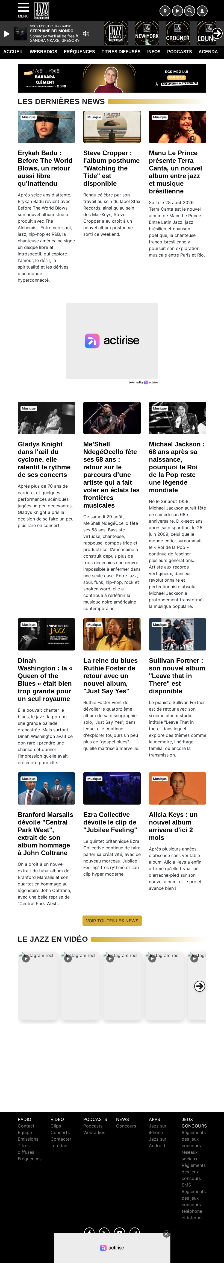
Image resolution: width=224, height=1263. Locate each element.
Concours (126, 1126)
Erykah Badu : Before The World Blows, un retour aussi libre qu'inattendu (45, 168)
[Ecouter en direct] (177, 10)
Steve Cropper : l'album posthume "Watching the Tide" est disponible (111, 168)
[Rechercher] (189, 10)
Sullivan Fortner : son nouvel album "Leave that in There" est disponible (177, 676)
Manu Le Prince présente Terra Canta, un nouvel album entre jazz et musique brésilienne (175, 172)
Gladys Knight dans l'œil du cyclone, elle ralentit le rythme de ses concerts (44, 459)
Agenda (208, 51)
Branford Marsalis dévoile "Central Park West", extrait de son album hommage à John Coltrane (45, 833)
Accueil (13, 51)
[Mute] (86, 34)
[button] (38, 986)
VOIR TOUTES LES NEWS (112, 920)
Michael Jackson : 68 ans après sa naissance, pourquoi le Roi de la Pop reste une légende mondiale (177, 467)
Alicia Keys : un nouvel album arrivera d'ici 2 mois (173, 826)
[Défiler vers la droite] (199, 986)
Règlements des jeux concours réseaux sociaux (194, 1145)
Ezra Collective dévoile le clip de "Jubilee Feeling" (110, 822)
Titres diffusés (121, 51)
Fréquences (79, 51)
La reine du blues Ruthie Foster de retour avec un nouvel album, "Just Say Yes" (110, 676)
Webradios (43, 51)
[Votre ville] (165, 10)
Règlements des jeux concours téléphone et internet (194, 1204)
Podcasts (179, 51)
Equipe (25, 1132)
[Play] (7, 34)
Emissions (28, 1139)
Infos (154, 51)
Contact (26, 1126)
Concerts (60, 1132)
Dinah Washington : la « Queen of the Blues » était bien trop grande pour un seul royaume (45, 679)
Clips (56, 1126)
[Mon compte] (202, 10)
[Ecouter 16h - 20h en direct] (112, 77)
